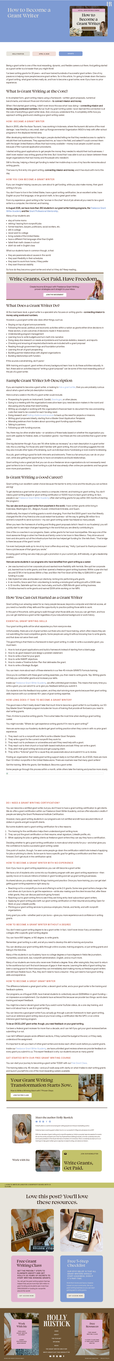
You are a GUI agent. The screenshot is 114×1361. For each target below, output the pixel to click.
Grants (71, 53)
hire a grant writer (67, 387)
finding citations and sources (40, 415)
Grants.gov (57, 399)
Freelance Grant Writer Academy (34, 498)
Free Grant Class (79, 1063)
